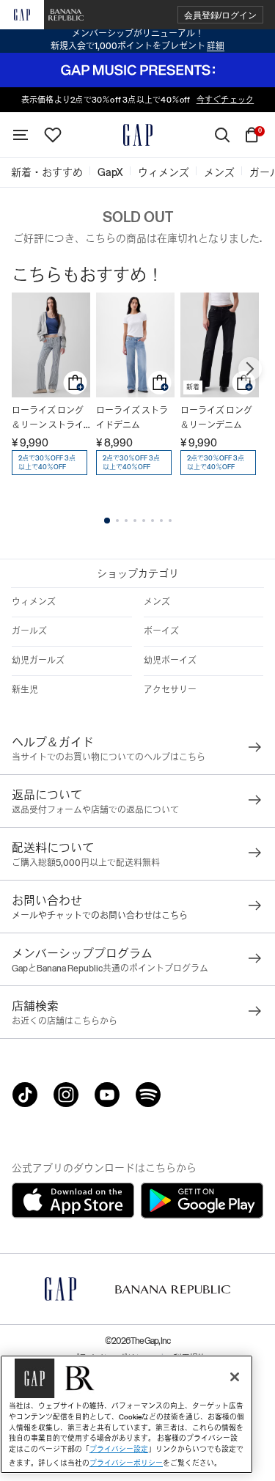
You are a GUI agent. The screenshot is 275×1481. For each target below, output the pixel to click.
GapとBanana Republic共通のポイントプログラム (110, 968)
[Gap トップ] (138, 135)
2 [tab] (117, 520)
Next (250, 369)
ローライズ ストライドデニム (132, 417)
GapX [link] (110, 172)
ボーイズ (161, 631)
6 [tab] (152, 520)
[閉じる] (235, 1377)
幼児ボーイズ (170, 660)
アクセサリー (170, 690)
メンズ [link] (219, 172)
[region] (126, 1414)
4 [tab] (134, 520)
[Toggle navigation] (20, 135)
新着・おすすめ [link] (47, 172)
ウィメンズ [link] (163, 172)
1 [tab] (107, 520)
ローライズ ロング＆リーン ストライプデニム (48, 419)
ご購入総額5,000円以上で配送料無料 (86, 863)
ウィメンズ (34, 602)
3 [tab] (126, 520)
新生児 (25, 690)
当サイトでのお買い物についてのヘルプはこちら (108, 757)
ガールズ (29, 631)
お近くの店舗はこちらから (64, 1021)
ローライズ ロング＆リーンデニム (216, 417)
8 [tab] (170, 520)
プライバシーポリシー (126, 1463)
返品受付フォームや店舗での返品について (95, 810)
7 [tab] (161, 520)
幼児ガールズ (38, 660)
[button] (220, 15)
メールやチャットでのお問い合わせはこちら (100, 916)
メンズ (157, 602)
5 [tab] (143, 520)
